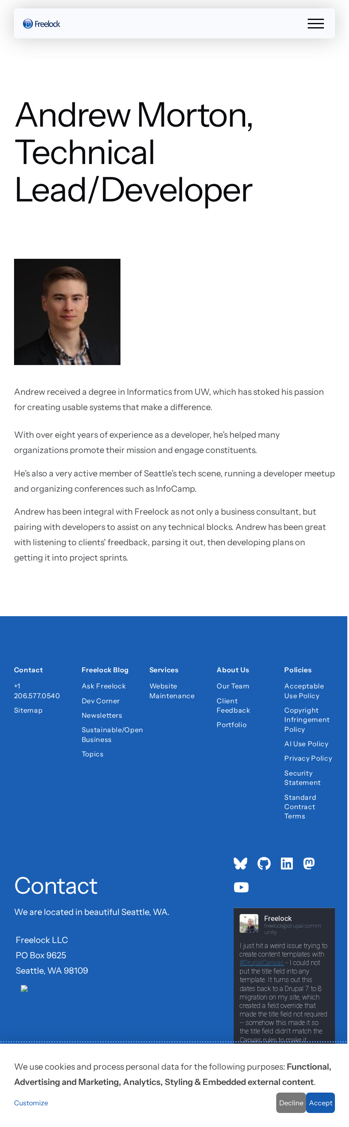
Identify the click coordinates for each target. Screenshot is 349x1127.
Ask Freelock (104, 686)
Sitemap (28, 710)
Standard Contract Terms (300, 807)
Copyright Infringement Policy (307, 719)
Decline (291, 1103)
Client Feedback (233, 705)
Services (164, 670)
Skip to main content (21, 14)
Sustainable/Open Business (107, 734)
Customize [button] (31, 1103)
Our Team (233, 686)
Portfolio (231, 724)
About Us (233, 670)
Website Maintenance (172, 690)
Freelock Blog (105, 670)
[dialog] (174, 1085)
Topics (93, 754)
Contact (28, 670)
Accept (320, 1103)
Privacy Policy (308, 758)
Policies (298, 670)
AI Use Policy (306, 743)
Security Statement (302, 778)
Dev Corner (101, 701)
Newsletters (102, 715)
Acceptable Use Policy (304, 690)
